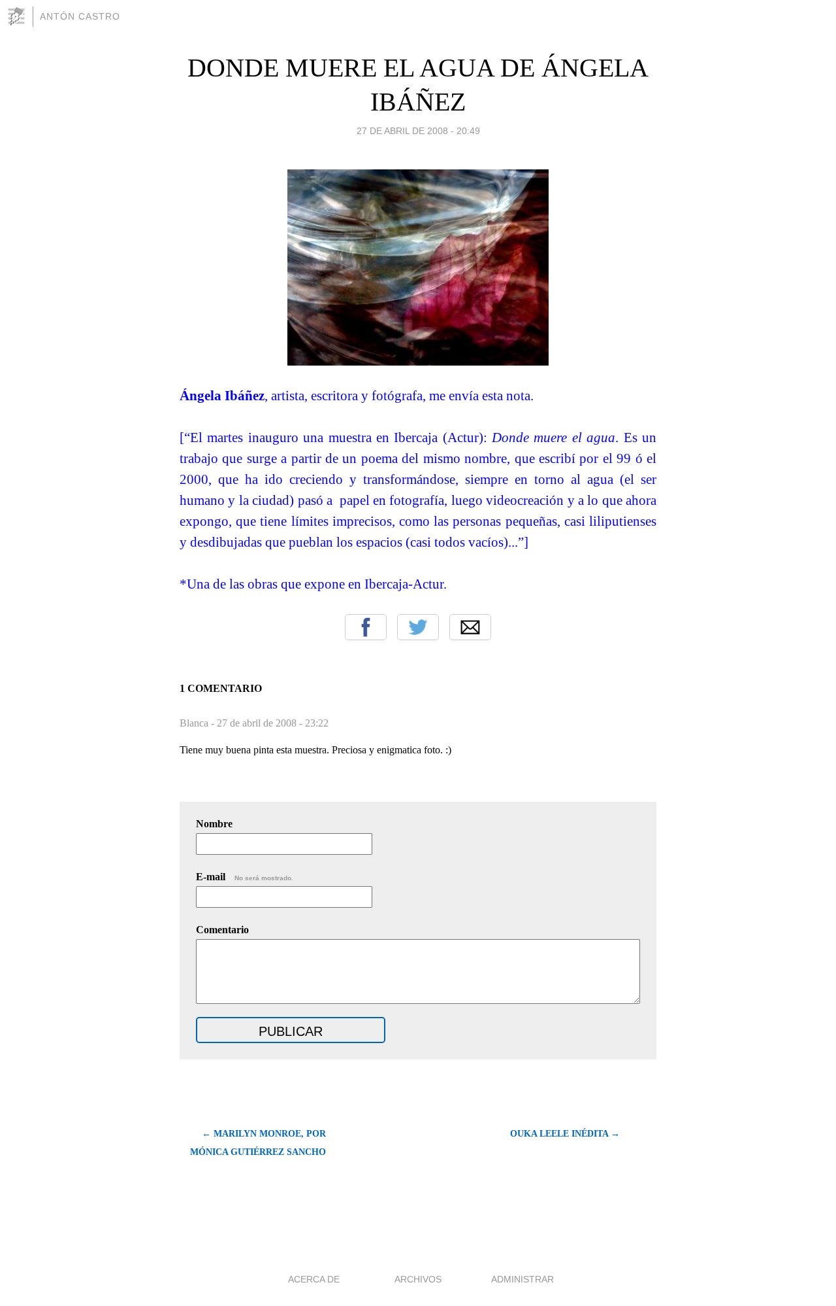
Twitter (418, 627)
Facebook (366, 627)
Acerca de (314, 1279)
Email (470, 627)
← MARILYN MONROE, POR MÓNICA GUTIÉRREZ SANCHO (258, 1143)
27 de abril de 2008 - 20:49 (418, 131)
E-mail (244, 876)
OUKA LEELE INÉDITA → (565, 1134)
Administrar (522, 1279)
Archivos (418, 1279)
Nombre (214, 823)
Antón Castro (80, 16)
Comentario (222, 929)
